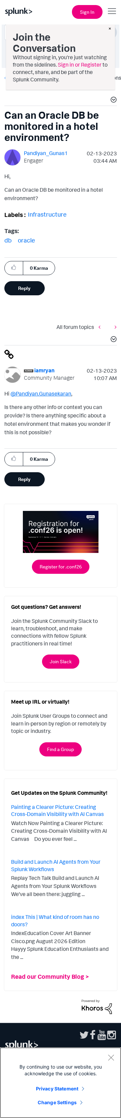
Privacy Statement (57, 1088)
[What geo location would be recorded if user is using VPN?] (101, 327)
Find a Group (60, 749)
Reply (24, 288)
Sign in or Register (80, 64)
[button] (112, 100)
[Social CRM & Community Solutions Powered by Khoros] (97, 1006)
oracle (26, 240)
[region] (60, 1082)
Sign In (87, 12)
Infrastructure (47, 214)
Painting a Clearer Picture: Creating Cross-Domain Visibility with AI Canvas (57, 811)
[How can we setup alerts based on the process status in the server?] (114, 327)
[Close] (111, 1057)
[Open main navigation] (112, 11)
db (8, 240)
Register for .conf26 (61, 566)
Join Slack (61, 661)
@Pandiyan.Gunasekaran (40, 393)
